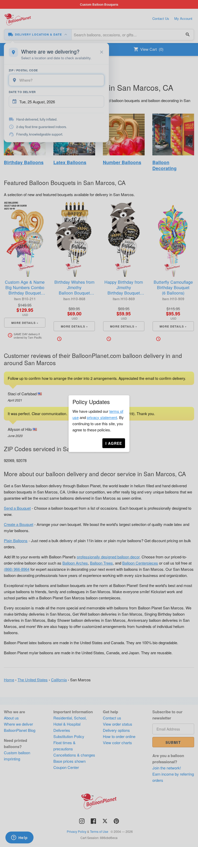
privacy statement (102, 417)
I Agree (113, 443)
